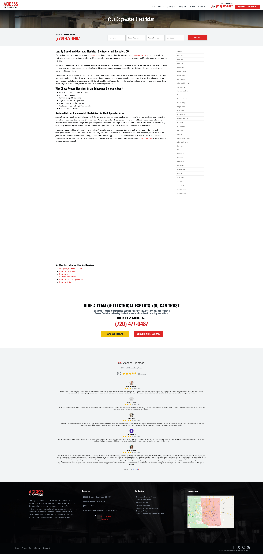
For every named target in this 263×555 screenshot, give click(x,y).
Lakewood (180, 154)
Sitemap (37, 548)
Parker (179, 174)
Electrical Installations (67, 277)
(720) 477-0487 (224, 7)
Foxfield (180, 122)
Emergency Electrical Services (70, 269)
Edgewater (181, 107)
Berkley (179, 55)
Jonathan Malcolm (131, 386)
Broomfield (181, 67)
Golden (179, 134)
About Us (161, 7)
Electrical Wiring (65, 282)
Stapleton (180, 181)
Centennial (181, 79)
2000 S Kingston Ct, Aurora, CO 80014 (97, 497)
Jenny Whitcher (131, 450)
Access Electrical (140, 55)
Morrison (180, 166)
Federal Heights (182, 118)
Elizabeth (180, 111)
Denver (179, 95)
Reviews (192, 7)
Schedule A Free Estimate (148, 333)
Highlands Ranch (183, 142)
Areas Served (182, 7)
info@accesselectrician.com (94, 501)
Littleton (180, 158)
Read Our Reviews (115, 333)
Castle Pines (181, 71)
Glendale (180, 130)
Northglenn (181, 169)
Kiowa (179, 150)
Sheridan (180, 177)
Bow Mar (180, 60)
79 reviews (142, 374)
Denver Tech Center (184, 99)
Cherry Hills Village (183, 83)
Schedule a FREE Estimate (247, 6)
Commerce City (182, 91)
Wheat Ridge (181, 193)
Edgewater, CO (94, 55)
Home (153, 7)
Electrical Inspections (67, 271)
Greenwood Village (183, 138)
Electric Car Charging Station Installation (150, 514)
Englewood (181, 114)
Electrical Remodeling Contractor (72, 279)
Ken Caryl (180, 146)
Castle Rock (181, 75)
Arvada (179, 52)
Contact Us (201, 7)
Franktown (181, 126)
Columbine (181, 87)
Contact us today (145, 138)
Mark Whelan (131, 402)
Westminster (181, 189)
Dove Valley (181, 103)
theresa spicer (131, 434)
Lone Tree (180, 162)
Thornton (180, 185)
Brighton (180, 63)
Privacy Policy (27, 548)
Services (170, 7)
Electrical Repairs (65, 274)
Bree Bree (131, 418)
